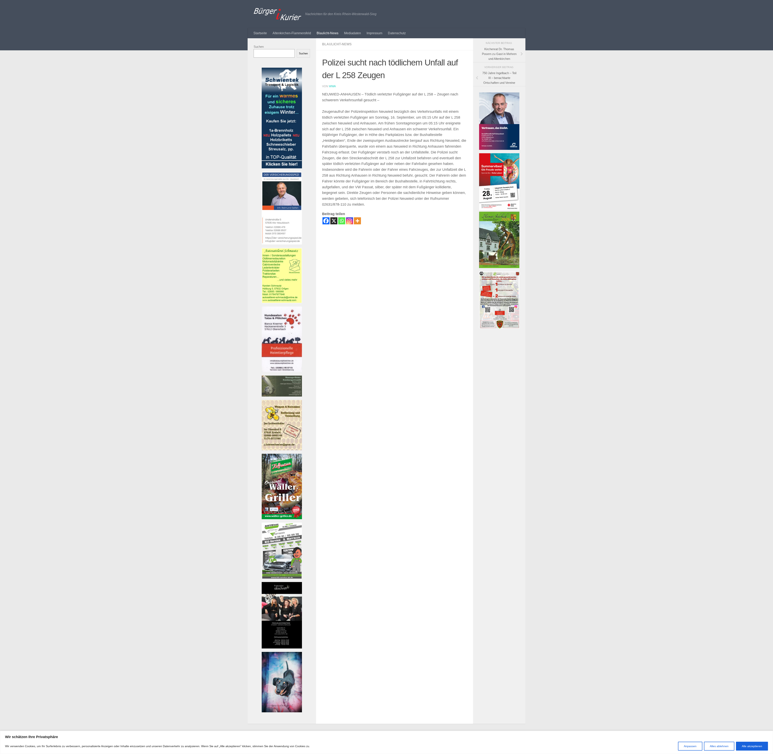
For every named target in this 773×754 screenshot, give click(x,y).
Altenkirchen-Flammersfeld (292, 33)
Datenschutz (397, 33)
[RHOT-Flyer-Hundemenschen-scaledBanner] (499, 327)
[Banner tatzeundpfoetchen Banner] (282, 371)
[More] (357, 220)
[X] (333, 220)
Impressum (374, 33)
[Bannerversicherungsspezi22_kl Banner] (282, 243)
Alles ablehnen (719, 746)
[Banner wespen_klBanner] (282, 449)
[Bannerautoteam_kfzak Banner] (282, 577)
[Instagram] (349, 220)
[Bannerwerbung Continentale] (499, 148)
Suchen (259, 46)
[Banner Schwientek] (282, 167)
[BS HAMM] (499, 209)
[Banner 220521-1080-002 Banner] (282, 711)
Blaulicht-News (327, 33)
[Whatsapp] (341, 220)
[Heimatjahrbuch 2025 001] (499, 267)
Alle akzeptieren (752, 746)
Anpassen (690, 746)
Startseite (260, 33)
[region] (386, 742)
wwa (332, 86)
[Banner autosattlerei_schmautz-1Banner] (282, 302)
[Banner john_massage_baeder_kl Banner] (282, 395)
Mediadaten (352, 33)
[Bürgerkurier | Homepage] (277, 14)
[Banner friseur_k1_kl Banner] (282, 647)
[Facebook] (326, 220)
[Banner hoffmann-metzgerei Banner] (282, 518)
